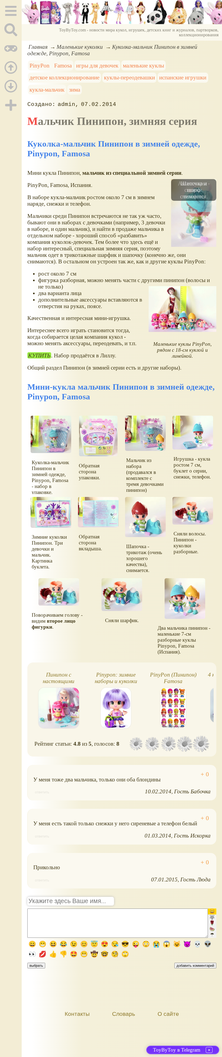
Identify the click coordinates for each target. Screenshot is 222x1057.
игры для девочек (97, 65)
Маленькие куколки (80, 47)
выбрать (36, 966)
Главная (38, 47)
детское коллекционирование (64, 77)
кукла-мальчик (47, 89)
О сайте (168, 1014)
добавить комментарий (195, 966)
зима (74, 89)
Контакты (77, 1014)
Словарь (123, 1014)
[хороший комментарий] (205, 774)
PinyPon (40, 65)
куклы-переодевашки (129, 77)
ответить (42, 792)
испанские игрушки (182, 77)
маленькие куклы (143, 65)
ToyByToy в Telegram (176, 1050)
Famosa (63, 65)
